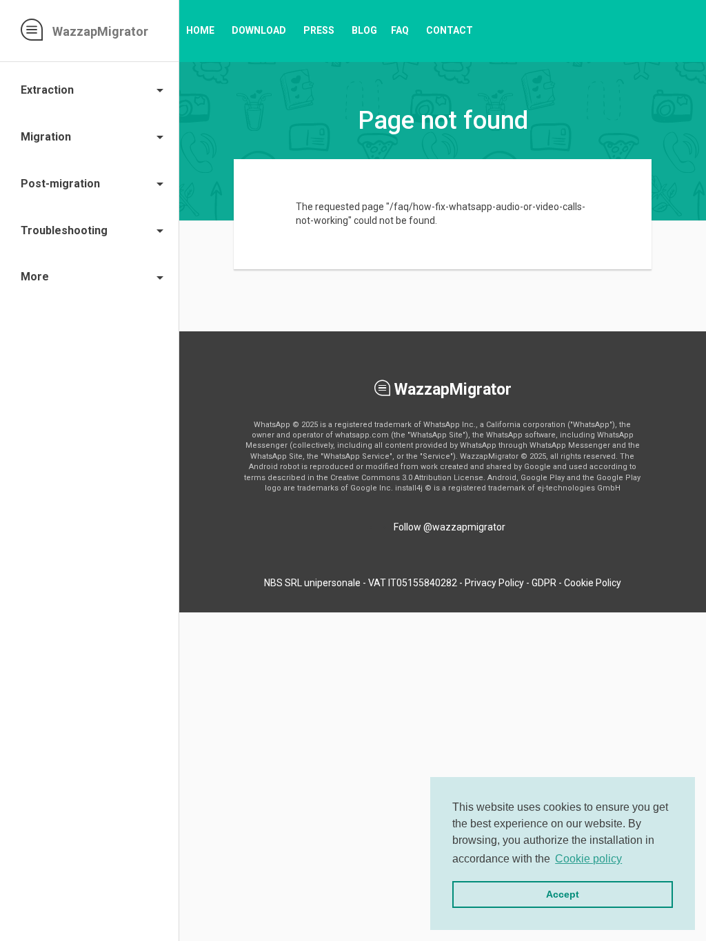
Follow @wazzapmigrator (449, 526)
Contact (449, 30)
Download (259, 30)
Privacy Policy (494, 582)
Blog (364, 30)
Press (318, 30)
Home (200, 30)
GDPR (544, 582)
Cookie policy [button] (588, 859)
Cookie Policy (592, 582)
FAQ (400, 30)
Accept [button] (562, 894)
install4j (409, 488)
